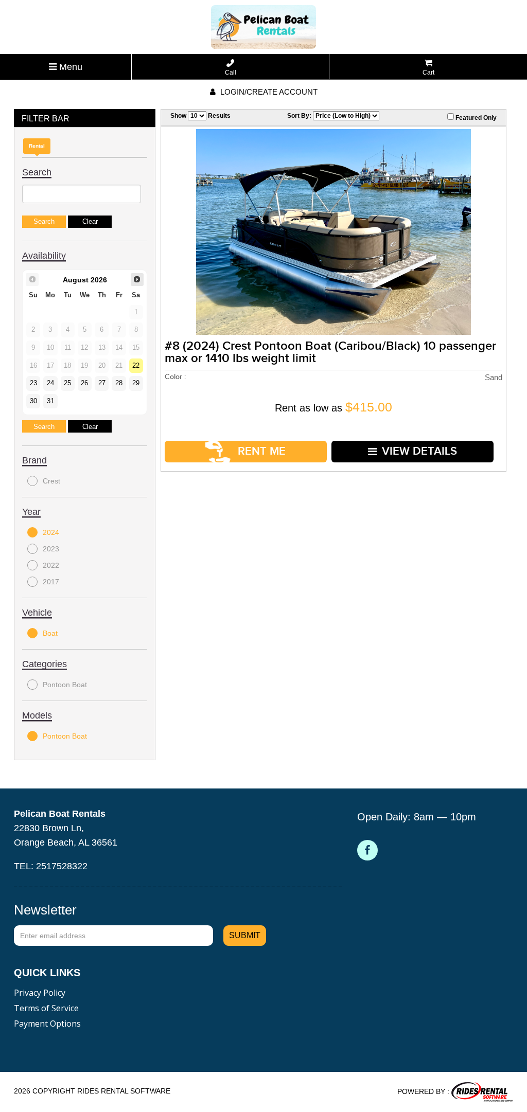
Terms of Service (46, 1008)
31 (50, 401)
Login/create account (268, 91)
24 (50, 383)
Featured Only (475, 117)
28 (118, 383)
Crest (51, 481)
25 (67, 383)
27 (102, 383)
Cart (428, 72)
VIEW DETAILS (419, 451)
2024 (51, 532)
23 (33, 383)
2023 (51, 549)
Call (230, 72)
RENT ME (260, 451)
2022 (51, 565)
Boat (50, 633)
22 (135, 365)
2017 (51, 582)
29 (135, 383)
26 (84, 383)
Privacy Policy (39, 992)
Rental (37, 146)
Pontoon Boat (65, 684)
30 (33, 401)
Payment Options (47, 1023)
